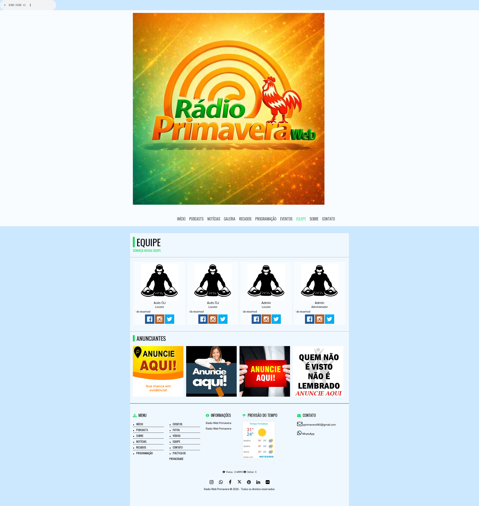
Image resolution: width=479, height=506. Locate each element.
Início (181, 219)
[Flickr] (267, 482)
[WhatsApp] (221, 482)
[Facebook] (230, 482)
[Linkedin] (258, 482)
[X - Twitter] (239, 482)
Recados (245, 219)
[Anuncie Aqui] (158, 364)
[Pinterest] (249, 482)
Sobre (314, 219)
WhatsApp (308, 433)
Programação (265, 219)
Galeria (229, 219)
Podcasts (196, 219)
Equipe (301, 219)
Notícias (213, 219)
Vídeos (177, 436)
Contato (328, 219)
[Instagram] (211, 482)
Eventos (286, 219)
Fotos (176, 430)
